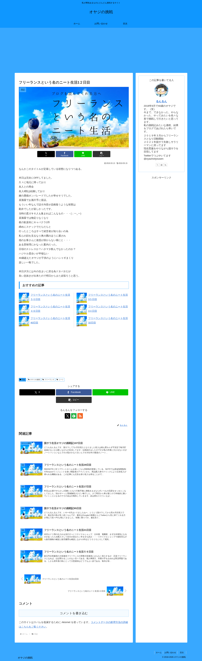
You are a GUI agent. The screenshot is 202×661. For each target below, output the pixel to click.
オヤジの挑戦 (35, 380)
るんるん (161, 101)
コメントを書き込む (74, 613)
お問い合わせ (170, 652)
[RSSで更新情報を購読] (80, 416)
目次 (183, 652)
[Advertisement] (101, 50)
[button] (101, 154)
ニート (61, 380)
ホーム (159, 652)
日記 (23, 380)
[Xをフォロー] (67, 416)
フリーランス (49, 380)
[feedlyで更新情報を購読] (74, 416)
